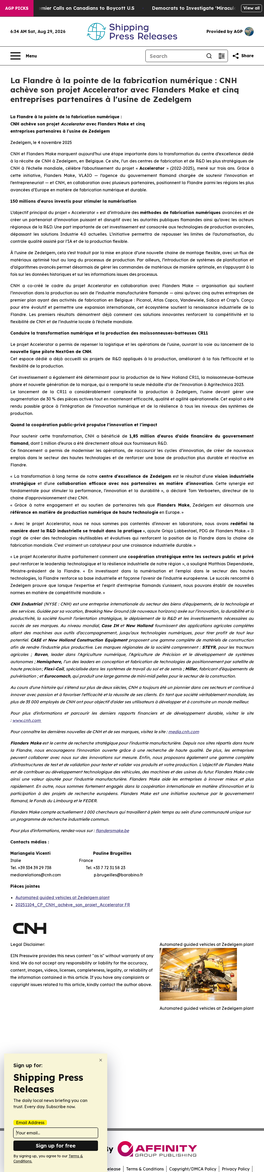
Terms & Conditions (145, 1168)
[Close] (100, 1060)
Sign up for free (56, 1145)
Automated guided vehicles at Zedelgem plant (62, 897)
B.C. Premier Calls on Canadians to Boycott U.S (78, 8)
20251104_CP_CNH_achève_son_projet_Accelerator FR (72, 904)
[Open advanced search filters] (221, 56)
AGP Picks (16, 8)
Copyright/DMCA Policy (192, 1168)
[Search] (209, 56)
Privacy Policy (236, 1168)
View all (251, 8)
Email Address (30, 1122)
